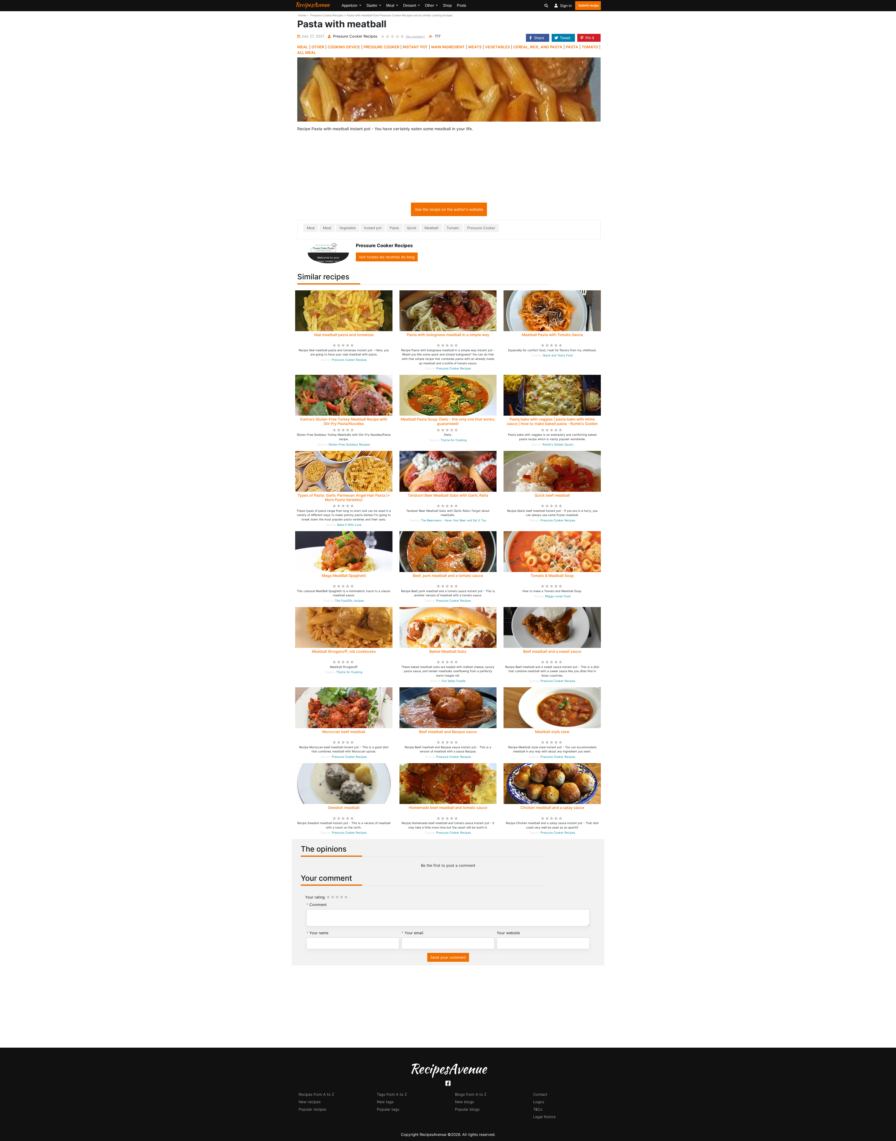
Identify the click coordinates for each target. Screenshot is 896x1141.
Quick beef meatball (552, 495)
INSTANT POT (415, 47)
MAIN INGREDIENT (448, 47)
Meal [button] (390, 5)
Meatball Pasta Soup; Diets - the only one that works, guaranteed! (448, 421)
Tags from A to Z (392, 1094)
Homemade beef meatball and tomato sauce (448, 807)
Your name (318, 932)
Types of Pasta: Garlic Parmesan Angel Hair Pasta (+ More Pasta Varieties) (344, 497)
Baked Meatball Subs (447, 651)
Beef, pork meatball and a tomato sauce (448, 575)
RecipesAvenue (312, 4)
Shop (447, 5)
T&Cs (537, 1109)
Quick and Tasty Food (558, 355)
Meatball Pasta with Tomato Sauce (552, 334)
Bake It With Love (349, 525)
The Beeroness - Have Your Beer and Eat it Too (453, 520)
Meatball (431, 228)
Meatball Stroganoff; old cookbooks (344, 651)
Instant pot (373, 228)
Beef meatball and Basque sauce (448, 731)
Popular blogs (467, 1109)
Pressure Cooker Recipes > (328, 15)
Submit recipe (588, 5)
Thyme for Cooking (454, 440)
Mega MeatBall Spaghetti (344, 575)
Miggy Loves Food (557, 596)
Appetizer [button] (350, 5)
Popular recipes (312, 1109)
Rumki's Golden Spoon (557, 444)
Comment (318, 904)
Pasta (394, 228)
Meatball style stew (552, 731)
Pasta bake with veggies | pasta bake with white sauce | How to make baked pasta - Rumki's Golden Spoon (552, 423)
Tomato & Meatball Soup (552, 575)
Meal (311, 228)
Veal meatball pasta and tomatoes (344, 334)
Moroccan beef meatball (343, 731)
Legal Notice (544, 1116)
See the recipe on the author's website (449, 209)
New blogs (464, 1101)
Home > (303, 15)
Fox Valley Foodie (454, 681)
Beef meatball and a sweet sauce (552, 651)
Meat (327, 228)
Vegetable (347, 228)
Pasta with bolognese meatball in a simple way (448, 334)
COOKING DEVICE (344, 47)
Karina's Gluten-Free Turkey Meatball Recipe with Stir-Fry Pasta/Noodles (343, 421)
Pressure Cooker (481, 228)
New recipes (310, 1101)
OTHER (318, 47)
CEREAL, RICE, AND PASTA (537, 47)
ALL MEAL (306, 52)
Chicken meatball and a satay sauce (552, 807)
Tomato (453, 228)
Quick (411, 228)
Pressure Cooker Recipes (349, 360)
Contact (540, 1094)
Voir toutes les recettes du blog (387, 257)
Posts (461, 5)
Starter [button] (372, 5)
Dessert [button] (410, 5)
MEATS (475, 47)
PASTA (572, 47)
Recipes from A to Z (316, 1094)
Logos (538, 1101)
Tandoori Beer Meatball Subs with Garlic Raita (448, 495)
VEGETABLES (497, 47)
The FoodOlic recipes (349, 600)
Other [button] (430, 5)
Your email (414, 932)
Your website (508, 932)
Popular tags (388, 1109)
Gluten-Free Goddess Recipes (349, 444)
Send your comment (448, 957)
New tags (385, 1101)
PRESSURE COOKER (381, 47)
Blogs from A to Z (470, 1094)
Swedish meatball (343, 807)
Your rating (315, 897)
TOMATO (590, 47)
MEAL (302, 47)
